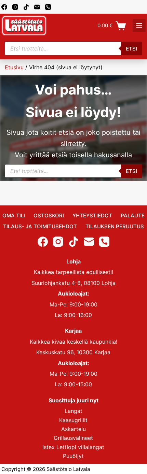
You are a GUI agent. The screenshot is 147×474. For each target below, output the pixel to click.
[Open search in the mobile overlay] (73, 48)
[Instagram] (15, 7)
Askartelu (73, 429)
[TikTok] (26, 7)
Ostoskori (49, 215)
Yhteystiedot (92, 215)
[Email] (37, 7)
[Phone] (48, 7)
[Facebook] (4, 7)
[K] (139, 25)
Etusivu (14, 67)
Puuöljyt (73, 456)
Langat (73, 410)
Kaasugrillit (73, 420)
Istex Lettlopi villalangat (73, 447)
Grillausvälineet (73, 437)
